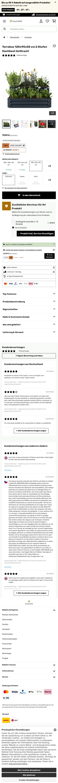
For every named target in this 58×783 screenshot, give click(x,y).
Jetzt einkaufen (8, 10)
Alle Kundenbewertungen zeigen (32, 431)
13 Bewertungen (21, 55)
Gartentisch (6, 649)
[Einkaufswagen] (54, 21)
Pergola (5, 658)
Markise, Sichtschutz (10, 615)
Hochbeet (6, 629)
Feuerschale (7, 644)
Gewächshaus (7, 634)
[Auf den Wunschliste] (54, 46)
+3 (49, 180)
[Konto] (41, 21)
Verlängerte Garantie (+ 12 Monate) (27, 223)
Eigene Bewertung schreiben (30, 356)
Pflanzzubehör (15, 37)
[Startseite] (7, 37)
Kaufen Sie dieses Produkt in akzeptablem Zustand (24, 250)
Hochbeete (28, 37)
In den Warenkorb (31, 195)
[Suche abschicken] (5, 29)
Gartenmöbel (7, 619)
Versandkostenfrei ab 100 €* (46, 15)
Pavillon (5, 624)
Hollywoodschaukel (9, 639)
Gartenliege (6, 653)
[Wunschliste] (47, 21)
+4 (49, 166)
